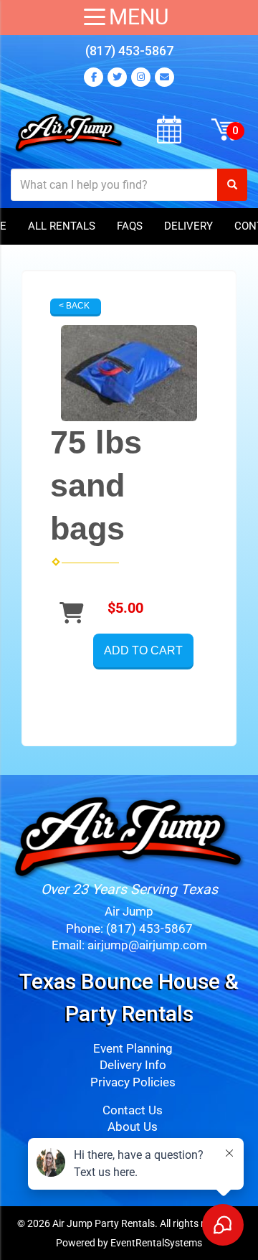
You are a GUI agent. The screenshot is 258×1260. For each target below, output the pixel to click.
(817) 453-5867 (129, 50)
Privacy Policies (133, 1082)
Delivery (188, 226)
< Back (74, 306)
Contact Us (132, 1110)
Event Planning (133, 1049)
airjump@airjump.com (147, 945)
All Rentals (61, 226)
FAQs (130, 226)
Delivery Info (133, 1065)
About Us (133, 1127)
